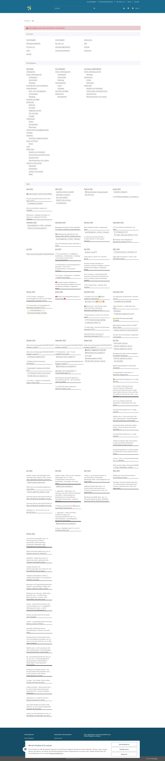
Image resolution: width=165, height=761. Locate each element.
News (129, 2)
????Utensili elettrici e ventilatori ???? (125, 252)
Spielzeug (29, 135)
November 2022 (118, 292)
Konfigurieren (124, 749)
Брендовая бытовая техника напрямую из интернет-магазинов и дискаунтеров (67, 228)
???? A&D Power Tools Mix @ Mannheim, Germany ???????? (97, 328)
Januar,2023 (59, 292)
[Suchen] (94, 8)
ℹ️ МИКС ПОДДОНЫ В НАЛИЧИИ (95, 350)
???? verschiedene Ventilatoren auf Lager (124, 228)
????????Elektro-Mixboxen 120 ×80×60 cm (126, 197)
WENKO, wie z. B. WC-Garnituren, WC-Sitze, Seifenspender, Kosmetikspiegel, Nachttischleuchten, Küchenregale (125, 418)
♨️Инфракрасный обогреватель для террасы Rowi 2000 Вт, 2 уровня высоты (67, 235)
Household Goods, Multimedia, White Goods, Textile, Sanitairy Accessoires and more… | (125, 427)
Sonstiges (29, 133)
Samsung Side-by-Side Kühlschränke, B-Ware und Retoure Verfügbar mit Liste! (39, 498)
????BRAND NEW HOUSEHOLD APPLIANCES (35, 362)
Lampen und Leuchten (36, 171)
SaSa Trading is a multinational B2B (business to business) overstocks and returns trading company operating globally (96, 277)
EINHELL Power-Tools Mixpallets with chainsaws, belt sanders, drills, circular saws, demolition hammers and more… (38, 477)
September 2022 (60, 340)
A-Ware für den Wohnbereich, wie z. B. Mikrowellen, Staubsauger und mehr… (38, 714)
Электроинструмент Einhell (93, 358)
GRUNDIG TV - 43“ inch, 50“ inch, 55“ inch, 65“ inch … (37, 511)
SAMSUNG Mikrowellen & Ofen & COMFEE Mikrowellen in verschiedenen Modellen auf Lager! (38, 578)
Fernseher (32, 108)
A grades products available (65, 192)
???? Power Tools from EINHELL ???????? (126, 235)
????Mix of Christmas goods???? (37, 228)
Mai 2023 (87, 249)
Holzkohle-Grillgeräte (120, 192)
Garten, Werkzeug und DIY (92, 72)
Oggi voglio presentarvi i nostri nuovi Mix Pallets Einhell (125, 258)
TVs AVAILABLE (118, 361)
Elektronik (32, 105)
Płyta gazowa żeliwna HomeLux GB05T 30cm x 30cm (125, 326)
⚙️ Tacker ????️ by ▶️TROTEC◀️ (94, 301)
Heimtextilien (33, 169)
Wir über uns (120, 2)
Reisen (31, 144)
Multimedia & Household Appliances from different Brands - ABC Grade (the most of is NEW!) (67, 380)
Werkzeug (32, 83)
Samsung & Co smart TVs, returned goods (95, 258)
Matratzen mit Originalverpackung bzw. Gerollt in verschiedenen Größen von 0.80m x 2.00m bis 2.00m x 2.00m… (39, 586)
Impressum (87, 50)
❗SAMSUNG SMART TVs (93, 322)
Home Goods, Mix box (120, 343)
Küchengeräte (33, 94)
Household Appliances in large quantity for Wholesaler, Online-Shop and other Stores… (125, 452)
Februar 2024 (88, 189)
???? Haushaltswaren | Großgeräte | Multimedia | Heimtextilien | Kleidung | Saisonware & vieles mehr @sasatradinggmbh (67, 257)
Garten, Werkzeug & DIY (34, 74)
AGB (85, 43)
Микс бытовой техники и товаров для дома (95, 228)
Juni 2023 (58, 249)
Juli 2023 (29, 249)
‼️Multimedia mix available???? (66, 366)
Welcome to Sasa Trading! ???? (65, 357)
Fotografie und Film (35, 110)
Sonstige (31, 116)
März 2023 (116, 249)
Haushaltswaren (31, 88)
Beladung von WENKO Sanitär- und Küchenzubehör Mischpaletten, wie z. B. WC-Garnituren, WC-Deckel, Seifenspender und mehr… (38, 672)
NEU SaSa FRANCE (62, 197)
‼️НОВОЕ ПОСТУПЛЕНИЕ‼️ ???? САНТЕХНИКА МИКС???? (65, 372)
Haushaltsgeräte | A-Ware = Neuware (39, 225)
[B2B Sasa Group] (35, 8)
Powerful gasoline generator (36, 482)
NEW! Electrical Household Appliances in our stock (38, 488)
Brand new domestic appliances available (36, 209)
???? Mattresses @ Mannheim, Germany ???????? (125, 298)
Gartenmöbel (33, 80)
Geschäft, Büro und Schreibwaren (37, 85)
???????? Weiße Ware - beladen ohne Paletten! (95, 286)
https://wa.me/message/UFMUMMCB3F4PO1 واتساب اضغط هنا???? (40, 346)
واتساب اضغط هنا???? (91, 252)
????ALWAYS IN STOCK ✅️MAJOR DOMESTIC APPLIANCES (94, 298)
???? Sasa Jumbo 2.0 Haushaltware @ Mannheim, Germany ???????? (38, 306)
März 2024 (58, 189)
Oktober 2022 (30, 340)
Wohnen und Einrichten (34, 163)
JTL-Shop (155, 758)
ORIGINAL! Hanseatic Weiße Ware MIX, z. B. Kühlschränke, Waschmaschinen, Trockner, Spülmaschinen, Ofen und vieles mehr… (125, 485)
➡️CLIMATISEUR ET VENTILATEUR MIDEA (39, 194)
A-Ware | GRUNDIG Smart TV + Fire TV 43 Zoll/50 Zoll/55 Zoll (67, 529)
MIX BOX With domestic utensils (95, 361)
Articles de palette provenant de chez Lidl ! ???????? (38, 200)
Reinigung (32, 97)
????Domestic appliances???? (36, 357)
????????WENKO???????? (121, 232)
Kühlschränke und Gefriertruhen (39, 155)
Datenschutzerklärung (56, 753)
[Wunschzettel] (128, 8)
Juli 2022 (115, 340)
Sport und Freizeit (32, 141)
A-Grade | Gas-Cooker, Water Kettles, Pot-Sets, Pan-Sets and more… (38, 681)
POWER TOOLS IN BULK (63, 200)
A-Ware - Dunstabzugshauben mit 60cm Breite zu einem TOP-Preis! (39, 623)
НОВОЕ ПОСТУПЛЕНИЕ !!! (64, 486)
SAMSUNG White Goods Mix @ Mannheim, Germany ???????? (94, 335)
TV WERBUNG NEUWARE (35, 203)
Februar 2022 (30, 534)
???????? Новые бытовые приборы (95, 320)
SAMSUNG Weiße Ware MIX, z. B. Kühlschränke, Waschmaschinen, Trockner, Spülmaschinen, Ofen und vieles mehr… (95, 489)
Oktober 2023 (88, 222)
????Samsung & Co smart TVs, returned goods (96, 316)
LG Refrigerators (61, 203)
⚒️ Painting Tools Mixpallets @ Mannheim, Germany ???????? (123, 240)
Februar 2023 (30, 292)
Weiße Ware (30, 149)
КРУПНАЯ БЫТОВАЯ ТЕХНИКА (37, 313)
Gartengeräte (33, 77)
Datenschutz (88, 40)
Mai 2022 (58, 471)
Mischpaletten (33, 124)
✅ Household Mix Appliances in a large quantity (125, 380)
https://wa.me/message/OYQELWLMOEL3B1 (40, 254)
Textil (28, 146)
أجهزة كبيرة (88, 355)
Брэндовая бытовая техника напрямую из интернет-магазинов (125, 354)
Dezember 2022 (89, 292)
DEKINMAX (117, 311)
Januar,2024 (117, 189)
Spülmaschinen (34, 157)
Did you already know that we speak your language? (37, 616)
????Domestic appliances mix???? (124, 314)
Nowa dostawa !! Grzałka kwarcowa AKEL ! (124, 307)
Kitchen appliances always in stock (38, 492)
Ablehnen (124, 754)
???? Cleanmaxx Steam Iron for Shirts (39, 373)
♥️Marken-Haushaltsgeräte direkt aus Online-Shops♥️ (67, 298)
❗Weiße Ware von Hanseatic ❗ (37, 376)
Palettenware (30, 119)
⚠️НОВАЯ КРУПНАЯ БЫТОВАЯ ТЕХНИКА (123, 319)
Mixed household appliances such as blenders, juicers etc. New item (38, 552)
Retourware (32, 127)
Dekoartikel (32, 166)
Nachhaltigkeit (91, 2)
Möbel (31, 174)
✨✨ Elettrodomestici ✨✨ (36, 310)
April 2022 (87, 471)
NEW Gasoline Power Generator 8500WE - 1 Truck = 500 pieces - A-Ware (126, 466)
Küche (60, 85)
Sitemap (86, 47)
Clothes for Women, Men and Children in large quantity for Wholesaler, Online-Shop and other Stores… (125, 443)
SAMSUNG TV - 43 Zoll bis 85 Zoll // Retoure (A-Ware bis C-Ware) (37, 699)
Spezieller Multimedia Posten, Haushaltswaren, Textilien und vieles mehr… (38, 630)
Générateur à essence (63, 195)
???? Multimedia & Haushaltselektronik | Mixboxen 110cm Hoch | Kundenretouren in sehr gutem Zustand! (68, 268)
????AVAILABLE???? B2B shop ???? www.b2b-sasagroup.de (123, 373)
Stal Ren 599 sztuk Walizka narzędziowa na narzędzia (125, 336)
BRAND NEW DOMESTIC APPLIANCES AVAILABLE (124, 367)
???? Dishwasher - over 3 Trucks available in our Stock (65, 353)
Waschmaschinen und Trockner (39, 160)
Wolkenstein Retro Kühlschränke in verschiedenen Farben (124, 476)
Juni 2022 (29, 471)
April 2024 (29, 189)
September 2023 (118, 222)
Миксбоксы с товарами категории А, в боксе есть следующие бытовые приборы (38, 217)
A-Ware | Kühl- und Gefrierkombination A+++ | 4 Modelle (125, 459)
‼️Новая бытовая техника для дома (96, 192)
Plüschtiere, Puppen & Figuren (38, 138)
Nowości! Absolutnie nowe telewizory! (126, 330)
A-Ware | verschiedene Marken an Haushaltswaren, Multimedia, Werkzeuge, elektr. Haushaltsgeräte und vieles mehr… (97, 478)
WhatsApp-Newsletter (106, 2)
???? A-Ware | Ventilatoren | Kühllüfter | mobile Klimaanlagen (67, 276)
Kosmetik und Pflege (32, 99)
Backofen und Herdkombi (37, 152)
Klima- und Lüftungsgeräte (37, 91)
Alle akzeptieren (124, 744)
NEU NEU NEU (89, 195)
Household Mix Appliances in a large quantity (124, 411)
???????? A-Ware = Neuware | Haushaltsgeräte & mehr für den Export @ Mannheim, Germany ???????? (39, 299)
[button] (124, 8)
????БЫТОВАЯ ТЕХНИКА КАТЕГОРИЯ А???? (38, 369)
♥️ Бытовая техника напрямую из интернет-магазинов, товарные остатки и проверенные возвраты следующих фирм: (68, 285)
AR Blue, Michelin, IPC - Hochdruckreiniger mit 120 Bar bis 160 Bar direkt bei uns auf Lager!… (38, 569)
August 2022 (88, 340)
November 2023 (60, 222)
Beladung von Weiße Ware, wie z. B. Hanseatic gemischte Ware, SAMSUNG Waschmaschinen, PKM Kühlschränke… (96, 499)
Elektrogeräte (30, 72)
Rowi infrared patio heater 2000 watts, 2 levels (68, 245)
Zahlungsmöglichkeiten (62, 47)
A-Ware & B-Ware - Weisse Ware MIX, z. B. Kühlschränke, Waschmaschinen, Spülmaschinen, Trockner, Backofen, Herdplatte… (38, 690)
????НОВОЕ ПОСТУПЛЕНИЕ (122, 301)
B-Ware (31, 121)
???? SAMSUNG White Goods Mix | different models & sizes (66, 387)
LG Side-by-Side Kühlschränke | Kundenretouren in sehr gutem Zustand (94, 239)
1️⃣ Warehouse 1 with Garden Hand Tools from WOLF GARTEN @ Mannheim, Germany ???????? (95, 308)
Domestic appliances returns (123, 346)
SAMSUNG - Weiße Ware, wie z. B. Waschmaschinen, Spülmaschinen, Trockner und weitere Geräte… (37, 560)
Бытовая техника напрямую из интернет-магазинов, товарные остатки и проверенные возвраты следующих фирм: (97, 266)
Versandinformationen (62, 50)
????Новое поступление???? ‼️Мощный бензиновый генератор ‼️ (67, 507)
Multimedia (30, 102)
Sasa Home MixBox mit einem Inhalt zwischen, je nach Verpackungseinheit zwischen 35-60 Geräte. (38, 707)
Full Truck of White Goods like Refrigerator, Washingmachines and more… (124, 403)
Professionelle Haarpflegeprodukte (37, 130)
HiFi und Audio (33, 113)
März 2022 (116, 471)
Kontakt (136, 2)
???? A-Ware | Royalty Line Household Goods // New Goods (38, 381)
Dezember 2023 (31, 222)
